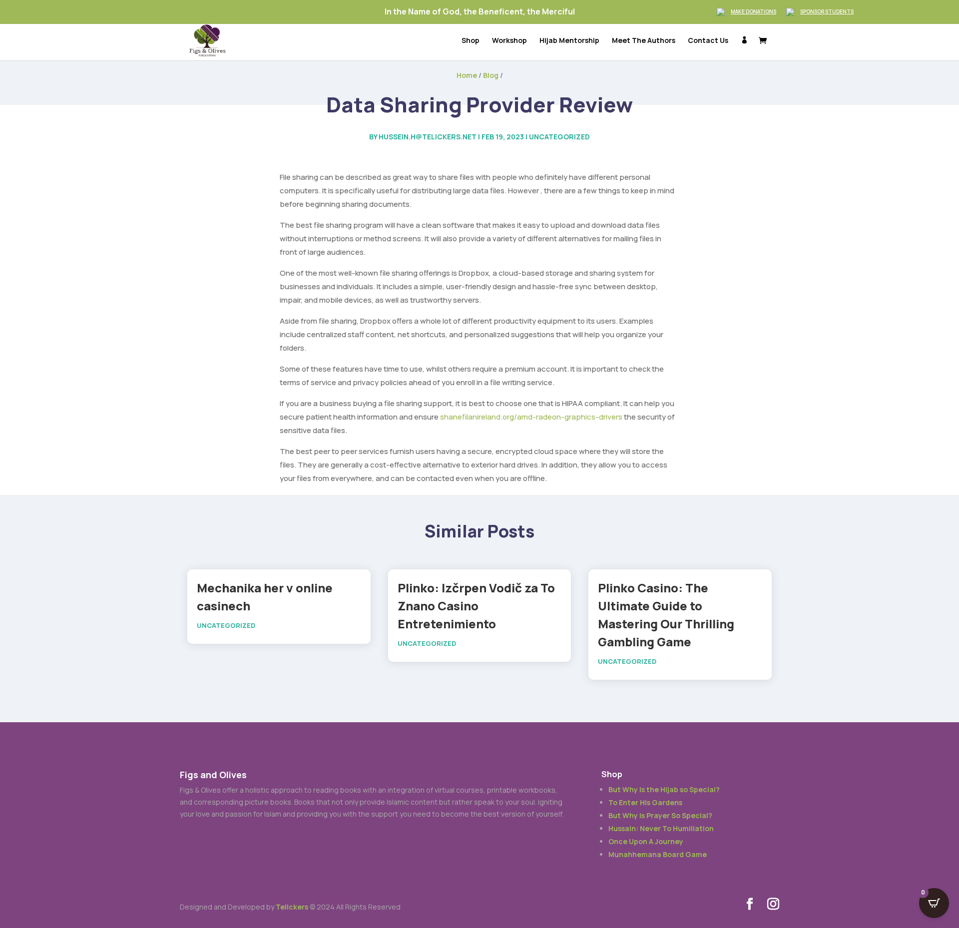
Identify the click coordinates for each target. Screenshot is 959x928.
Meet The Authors (643, 41)
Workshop (509, 41)
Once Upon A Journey (645, 841)
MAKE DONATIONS (753, 11)
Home (467, 75)
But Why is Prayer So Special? (660, 815)
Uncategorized (559, 136)
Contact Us (708, 41)
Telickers (292, 907)
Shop (471, 41)
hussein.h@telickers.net (428, 136)
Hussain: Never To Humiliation (661, 828)
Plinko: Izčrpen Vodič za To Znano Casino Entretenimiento (476, 605)
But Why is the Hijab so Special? (664, 789)
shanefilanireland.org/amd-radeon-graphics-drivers (531, 417)
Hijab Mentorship (569, 41)
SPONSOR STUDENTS (827, 11)
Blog (490, 75)
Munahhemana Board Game (657, 854)
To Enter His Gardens (645, 802)
